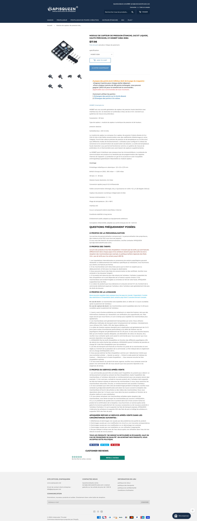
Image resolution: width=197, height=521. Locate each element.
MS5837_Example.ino (96, 105)
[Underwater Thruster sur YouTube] (102, 512)
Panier (145, 12)
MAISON (50, 20)
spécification (94, 50)
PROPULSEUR (62, 20)
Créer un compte (145, 7)
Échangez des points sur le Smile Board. (110, 96)
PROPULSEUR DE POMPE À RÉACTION (84, 20)
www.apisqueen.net (54, 483)
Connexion (133, 7)
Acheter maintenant (100, 68)
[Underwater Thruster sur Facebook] (94, 512)
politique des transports (126, 485)
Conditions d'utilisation (126, 490)
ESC (122, 20)
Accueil (49, 25)
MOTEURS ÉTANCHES (110, 20)
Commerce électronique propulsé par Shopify (62, 519)
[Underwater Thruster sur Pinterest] (98, 512)
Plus (130, 20)
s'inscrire (144, 502)
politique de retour (124, 483)
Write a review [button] (112, 458)
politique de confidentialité (127, 488)
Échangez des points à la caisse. (107, 98)
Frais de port (93, 45)
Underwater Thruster (59, 517)
